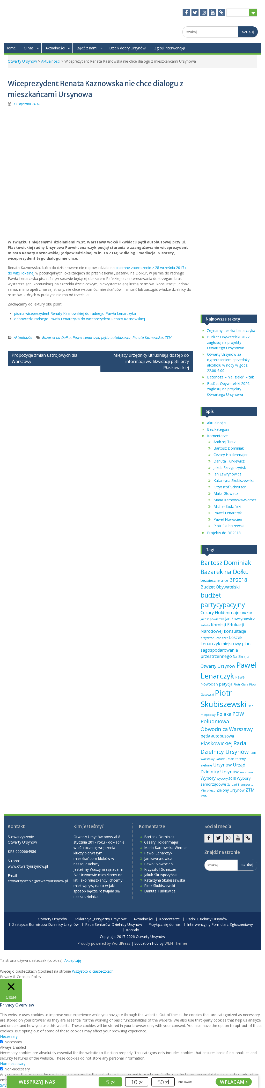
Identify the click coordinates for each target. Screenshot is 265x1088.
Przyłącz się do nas (165, 924)
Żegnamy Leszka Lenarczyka (231, 330)
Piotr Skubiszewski (229, 525)
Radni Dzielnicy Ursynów (206, 919)
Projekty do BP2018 (224, 532)
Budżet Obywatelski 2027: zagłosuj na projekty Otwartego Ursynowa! (228, 342)
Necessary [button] (9, 1036)
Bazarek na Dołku (56, 337)
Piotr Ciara (240, 684)
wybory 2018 (226, 778)
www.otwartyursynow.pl (28, 866)
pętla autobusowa (115, 337)
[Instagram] (204, 12)
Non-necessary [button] (12, 1063)
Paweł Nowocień (228, 519)
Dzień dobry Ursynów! (127, 48)
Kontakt (132, 930)
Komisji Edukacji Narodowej (222, 628)
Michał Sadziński (227, 506)
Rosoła (230, 759)
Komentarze (217, 435)
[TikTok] (221, 12)
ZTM (168, 337)
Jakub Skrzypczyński (230, 467)
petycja (225, 684)
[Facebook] (186, 12)
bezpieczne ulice (214, 580)
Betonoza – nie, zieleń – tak (230, 377)
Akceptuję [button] (72, 960)
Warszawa (246, 772)
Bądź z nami (87, 48)
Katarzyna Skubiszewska (234, 480)
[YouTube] (212, 12)
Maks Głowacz (226, 493)
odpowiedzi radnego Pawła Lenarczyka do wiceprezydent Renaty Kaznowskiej (79, 318)
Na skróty (237, 12)
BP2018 (238, 579)
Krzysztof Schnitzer (230, 487)
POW (238, 713)
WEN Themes (176, 943)
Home (10, 48)
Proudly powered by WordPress (103, 943)
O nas (29, 48)
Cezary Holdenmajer (231, 454)
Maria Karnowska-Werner (235, 499)
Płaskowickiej (216, 743)
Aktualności (55, 48)
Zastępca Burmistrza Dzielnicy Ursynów (45, 924)
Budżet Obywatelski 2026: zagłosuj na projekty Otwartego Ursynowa (228, 389)
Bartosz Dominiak (229, 448)
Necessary (13, 1041)
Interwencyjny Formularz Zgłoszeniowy (220, 924)
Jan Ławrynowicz (227, 474)
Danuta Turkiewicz (229, 461)
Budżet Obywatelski (220, 587)
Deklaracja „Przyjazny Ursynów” (100, 919)
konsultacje (235, 631)
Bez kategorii (218, 429)
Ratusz (220, 759)
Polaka (224, 714)
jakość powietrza (212, 619)
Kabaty (205, 625)
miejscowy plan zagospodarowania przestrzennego (226, 650)
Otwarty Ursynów (22, 61)
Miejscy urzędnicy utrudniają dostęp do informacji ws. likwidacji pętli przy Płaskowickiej (151, 361)
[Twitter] (195, 12)
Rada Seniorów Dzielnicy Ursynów (113, 924)
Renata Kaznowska (147, 337)
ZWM (204, 796)
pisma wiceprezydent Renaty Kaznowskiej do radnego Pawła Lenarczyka (75, 313)
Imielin (247, 613)
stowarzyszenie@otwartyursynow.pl (38, 880)
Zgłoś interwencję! (169, 48)
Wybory (208, 778)
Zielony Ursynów (231, 790)
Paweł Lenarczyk (86, 337)
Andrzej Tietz (224, 441)
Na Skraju (241, 656)
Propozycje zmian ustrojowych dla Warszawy (44, 358)
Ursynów (222, 765)
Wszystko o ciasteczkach (93, 971)
